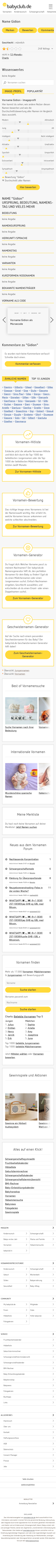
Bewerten (27, 30)
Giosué (49, 426)
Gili (23, 433)
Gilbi (45, 416)
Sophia (31, 1040)
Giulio (33, 406)
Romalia (32, 888)
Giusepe (37, 419)
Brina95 (32, 879)
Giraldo (37, 423)
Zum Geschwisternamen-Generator (28, 670)
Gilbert (31, 433)
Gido (17, 433)
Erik (10, 1053)
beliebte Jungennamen (27, 1058)
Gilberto (19, 402)
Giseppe (8, 406)
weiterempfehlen (28, 1500)
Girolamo (28, 430)
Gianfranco (9, 416)
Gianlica (27, 423)
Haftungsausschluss (32, 1556)
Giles (28, 409)
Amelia (31, 1043)
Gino (20, 416)
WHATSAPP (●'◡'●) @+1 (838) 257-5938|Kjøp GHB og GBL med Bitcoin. (26, 919)
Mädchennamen (42, 987)
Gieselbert (39, 402)
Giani (27, 419)
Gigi (32, 426)
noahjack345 (34, 910)
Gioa (26, 406)
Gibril (38, 430)
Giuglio (17, 430)
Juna (30, 1053)
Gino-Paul (18, 409)
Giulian (7, 419)
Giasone (8, 433)
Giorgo (37, 409)
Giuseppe (48, 430)
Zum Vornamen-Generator (28, 613)
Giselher (8, 437)
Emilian (11, 1043)
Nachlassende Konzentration (24, 874)
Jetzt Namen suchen (26, 842)
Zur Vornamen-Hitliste (28, 487)
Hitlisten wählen (19, 1069)
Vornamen (20, 689)
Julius (11, 1040)
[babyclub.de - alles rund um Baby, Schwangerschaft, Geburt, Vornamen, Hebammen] (17, 7)
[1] (4, 48)
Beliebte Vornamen (25, 1031)
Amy (30, 1047)
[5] (20, 48)
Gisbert (40, 426)
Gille (33, 413)
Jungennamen (22, 686)
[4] (16, 48)
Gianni (7, 409)
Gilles (50, 402)
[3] (12, 48)
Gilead (28, 402)
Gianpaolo (30, 416)
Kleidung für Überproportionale (25, 893)
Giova (46, 423)
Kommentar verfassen (28, 379)
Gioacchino (21, 426)
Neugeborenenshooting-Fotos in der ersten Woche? (26, 905)
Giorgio (7, 430)
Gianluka (42, 433)
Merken (10, 30)
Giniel (18, 406)
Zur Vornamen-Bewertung (28, 541)
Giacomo (43, 406)
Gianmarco (20, 437)
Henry (11, 1047)
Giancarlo (43, 413)
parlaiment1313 (35, 927)
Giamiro (8, 402)
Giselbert (8, 426)
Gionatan (15, 413)
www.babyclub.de (29, 1533)
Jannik (11, 1050)
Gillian (25, 413)
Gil (39, 416)
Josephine (33, 1050)
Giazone (18, 419)
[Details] (52, 49)
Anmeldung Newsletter (28, 1519)
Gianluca (16, 423)
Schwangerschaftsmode (21, 884)
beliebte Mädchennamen (28, 1062)
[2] (8, 48)
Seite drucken (28, 1494)
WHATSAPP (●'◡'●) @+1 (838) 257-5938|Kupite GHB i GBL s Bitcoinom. (26, 951)
